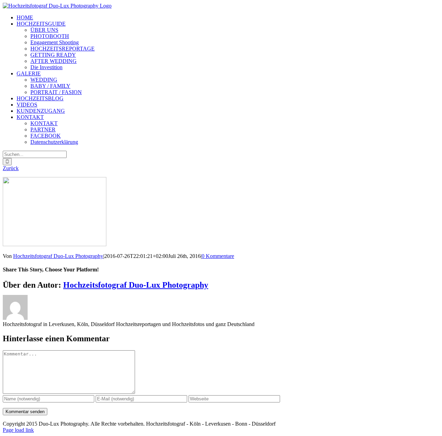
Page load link (18, 430)
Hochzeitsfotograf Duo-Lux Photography (58, 256)
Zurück (11, 168)
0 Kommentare (218, 256)
